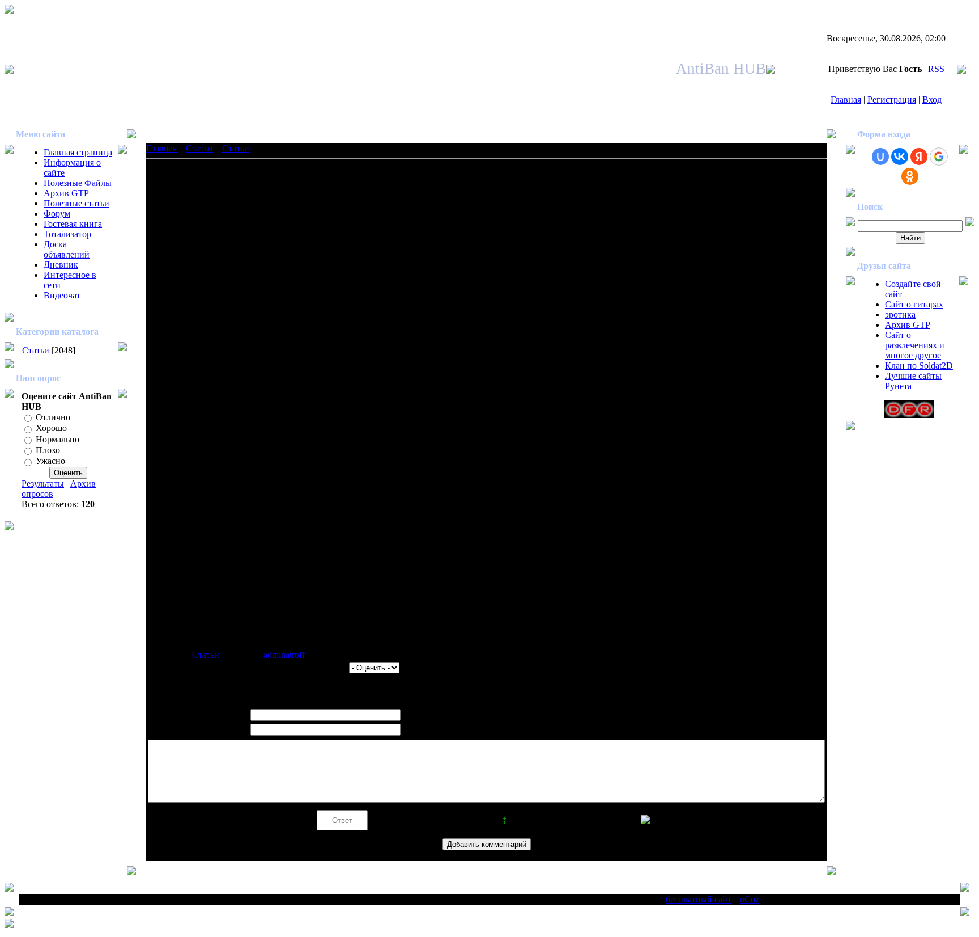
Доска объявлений (67, 249)
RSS (936, 69)
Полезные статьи (76, 203)
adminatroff (284, 655)
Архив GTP (66, 193)
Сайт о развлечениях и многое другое (914, 345)
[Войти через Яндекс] (918, 156)
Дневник (61, 264)
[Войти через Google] (939, 156)
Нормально (57, 439)
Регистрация (891, 99)
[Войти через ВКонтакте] (899, 156)
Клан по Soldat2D (919, 365)
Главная (846, 99)
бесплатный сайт (698, 899)
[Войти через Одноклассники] (909, 176)
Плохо (48, 450)
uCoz (749, 899)
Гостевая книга (73, 224)
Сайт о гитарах (914, 304)
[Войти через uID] (880, 156)
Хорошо (51, 428)
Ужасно (50, 461)
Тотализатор (67, 234)
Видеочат (62, 295)
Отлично (53, 417)
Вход (932, 99)
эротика (900, 314)
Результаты (43, 483)
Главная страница (78, 152)
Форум (57, 213)
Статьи (35, 350)
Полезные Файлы (78, 183)
